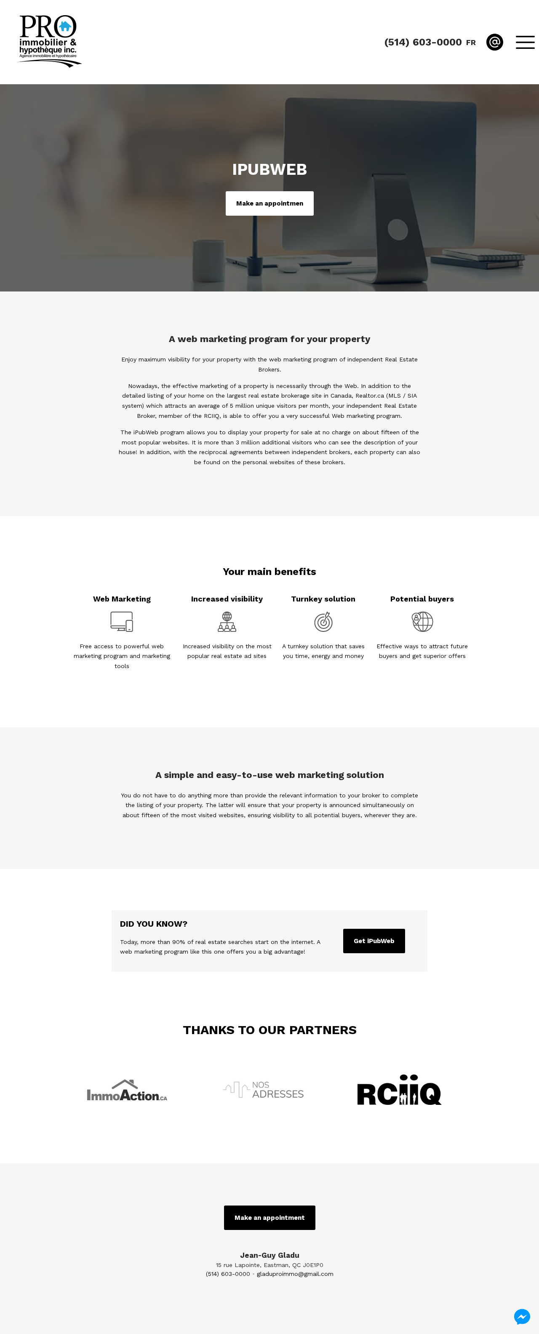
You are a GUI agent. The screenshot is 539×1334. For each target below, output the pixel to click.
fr (471, 42)
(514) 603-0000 (228, 1273)
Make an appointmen (269, 203)
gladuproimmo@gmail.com (295, 1273)
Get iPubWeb (374, 941)
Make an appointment (270, 1218)
